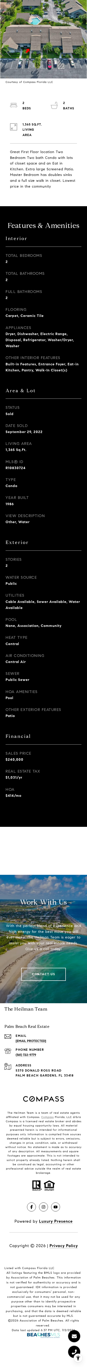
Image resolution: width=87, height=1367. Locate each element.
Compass (47, 1117)
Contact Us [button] (43, 974)
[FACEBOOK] (31, 1206)
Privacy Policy (64, 1245)
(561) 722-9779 (26, 1055)
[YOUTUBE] (55, 1206)
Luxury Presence (56, 1221)
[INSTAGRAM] (43, 1206)
